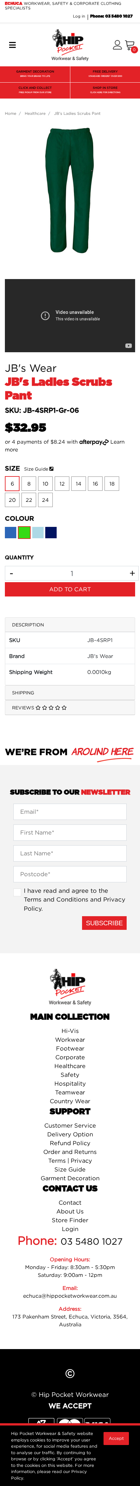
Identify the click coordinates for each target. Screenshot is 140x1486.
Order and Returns (70, 1152)
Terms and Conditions (56, 899)
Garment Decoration (70, 1178)
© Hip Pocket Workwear (70, 1394)
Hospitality (70, 1083)
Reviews (23, 707)
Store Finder (70, 1220)
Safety (70, 1075)
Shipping (23, 692)
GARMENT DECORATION (35, 73)
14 (78, 484)
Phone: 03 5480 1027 (111, 16)
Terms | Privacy (70, 1161)
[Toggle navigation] (12, 45)
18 (112, 484)
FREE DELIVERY (105, 73)
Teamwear (70, 1092)
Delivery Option (70, 1134)
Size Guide (36, 468)
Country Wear (70, 1101)
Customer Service (70, 1125)
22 (29, 500)
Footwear (70, 1048)
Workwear (70, 1040)
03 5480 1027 (92, 1241)
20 (12, 500)
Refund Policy (70, 1143)
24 (45, 500)
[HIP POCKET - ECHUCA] (69, 44)
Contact (70, 1202)
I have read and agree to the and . (74, 899)
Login (70, 1229)
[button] (117, 45)
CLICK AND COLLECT (35, 89)
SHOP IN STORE (105, 89)
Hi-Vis (70, 1031)
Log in (79, 16)
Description (28, 624)
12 (62, 484)
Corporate (70, 1057)
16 (95, 484)
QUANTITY (19, 557)
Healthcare (70, 1066)
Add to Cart (70, 589)
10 (45, 484)
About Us (70, 1211)
